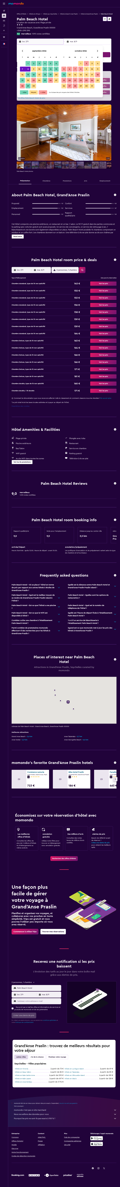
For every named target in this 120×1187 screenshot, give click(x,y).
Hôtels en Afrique (34, 14)
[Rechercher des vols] (4, 10)
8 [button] (28, 69)
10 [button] (39, 69)
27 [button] (56, 80)
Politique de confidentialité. (24, 1022)
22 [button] (28, 80)
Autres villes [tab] (21, 1057)
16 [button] (34, 75)
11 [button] (45, 69)
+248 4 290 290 (23, 30)
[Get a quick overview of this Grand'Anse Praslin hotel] (115, 195)
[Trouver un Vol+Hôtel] (4, 25)
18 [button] (45, 75)
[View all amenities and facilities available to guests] (115, 429)
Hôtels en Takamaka (72, 1072)
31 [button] (92, 86)
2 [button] (33, 63)
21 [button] (22, 80)
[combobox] (38, 988)
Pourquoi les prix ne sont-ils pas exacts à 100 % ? (34, 1118)
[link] (64, 858)
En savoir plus (106, 398)
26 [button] (50, 80)
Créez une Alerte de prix (100, 843)
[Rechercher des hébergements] (4, 15)
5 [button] (50, 63)
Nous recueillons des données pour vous (31, 1114)
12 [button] (50, 69)
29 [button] (28, 86)
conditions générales (49, 1020)
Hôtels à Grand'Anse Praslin (89, 14)
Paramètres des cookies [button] (20, 406)
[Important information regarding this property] (115, 520)
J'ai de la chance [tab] (37, 1057)
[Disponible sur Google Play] (96, 1138)
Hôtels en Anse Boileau (23, 1082)
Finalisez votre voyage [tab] (57, 1057)
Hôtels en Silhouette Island (75, 1075)
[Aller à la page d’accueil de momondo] (16, 3)
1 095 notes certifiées (41, 34)
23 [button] (34, 80)
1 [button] (80, 63)
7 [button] (22, 69)
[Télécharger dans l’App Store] (96, 1144)
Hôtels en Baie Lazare (23, 1079)
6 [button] (56, 63)
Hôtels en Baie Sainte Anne (25, 1075)
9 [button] (33, 69)
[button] (4, 3)
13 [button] (56, 69)
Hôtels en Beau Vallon (23, 1072)
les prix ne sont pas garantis (68, 1103)
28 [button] (22, 86)
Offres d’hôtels (21, 14)
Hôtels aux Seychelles (50, 14)
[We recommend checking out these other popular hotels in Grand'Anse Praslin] (115, 762)
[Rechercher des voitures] (4, 20)
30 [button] (34, 86)
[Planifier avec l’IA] (4, 30)
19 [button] (50, 75)
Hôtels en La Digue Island (74, 1069)
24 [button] (39, 80)
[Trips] (4, 37)
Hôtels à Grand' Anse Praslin (69, 14)
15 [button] (28, 75)
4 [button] (44, 63)
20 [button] (56, 75)
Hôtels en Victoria (21, 1069)
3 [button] (39, 63)
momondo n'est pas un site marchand (30, 1110)
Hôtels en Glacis (71, 1079)
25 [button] (45, 80)
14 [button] (22, 75)
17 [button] (39, 75)
